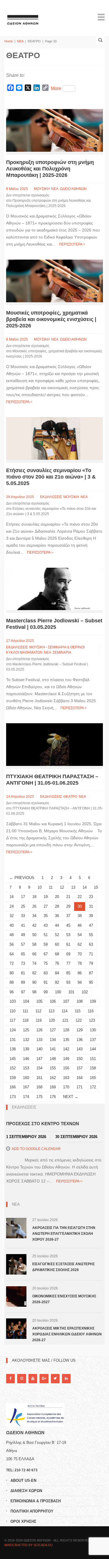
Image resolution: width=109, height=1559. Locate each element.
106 (53, 1001)
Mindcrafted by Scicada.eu (28, 1545)
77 (68, 963)
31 (91, 906)
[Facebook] (10, 1378)
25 (23, 906)
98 (34, 992)
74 (34, 963)
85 (68, 973)
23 (91, 897)
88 (12, 982)
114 (64, 1011)
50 (34, 935)
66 (34, 954)
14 (85, 887)
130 (93, 1030)
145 (13, 1058)
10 (39, 887)
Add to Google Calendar (36, 1149)
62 (80, 944)
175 (39, 1096)
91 (46, 982)
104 (26, 1001)
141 (53, 1049)
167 (26, 1087)
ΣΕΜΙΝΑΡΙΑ (62, 652)
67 (46, 954)
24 (12, 906)
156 (66, 1068)
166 (13, 1087)
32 (12, 916)
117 (12, 1020)
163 (66, 1077)
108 (79, 1001)
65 (23, 954)
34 (34, 916)
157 (79, 1068)
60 (57, 944)
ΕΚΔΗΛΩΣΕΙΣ (51, 497)
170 (66, 1087)
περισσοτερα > (72, 244)
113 (51, 1011)
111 (25, 1011)
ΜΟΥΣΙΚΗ (42, 189)
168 (39, 1087)
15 (96, 887)
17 (23, 897)
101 (71, 992)
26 (34, 906)
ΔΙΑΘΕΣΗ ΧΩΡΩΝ (26, 1491)
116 (91, 1011)
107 (66, 1001)
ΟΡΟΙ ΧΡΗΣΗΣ (23, 1521)
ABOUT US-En (23, 1480)
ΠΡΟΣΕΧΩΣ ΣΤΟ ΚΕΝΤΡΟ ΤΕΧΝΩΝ (42, 1123)
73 (23, 963)
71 (91, 954)
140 (39, 1049)
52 (57, 935)
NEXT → (70, 1096)
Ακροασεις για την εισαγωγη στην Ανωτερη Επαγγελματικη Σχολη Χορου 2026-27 (63, 1234)
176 (53, 1096)
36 (57, 916)
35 (46, 916)
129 (79, 1030)
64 (12, 954)
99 (46, 992)
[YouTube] (32, 1378)
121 (65, 1020)
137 (93, 1039)
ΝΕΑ (20, 41)
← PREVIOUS (22, 878)
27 (46, 906)
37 (68, 916)
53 (68, 935)
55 (91, 935)
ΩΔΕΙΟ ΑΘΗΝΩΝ (73, 189)
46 (80, 925)
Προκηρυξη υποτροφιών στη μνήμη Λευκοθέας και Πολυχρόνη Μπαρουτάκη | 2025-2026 (50, 168)
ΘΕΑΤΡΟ (70, 797)
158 (93, 1068)
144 (93, 1049)
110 (12, 1011)
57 (23, 944)
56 (12, 944)
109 (93, 1001)
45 (68, 925)
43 (46, 925)
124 (13, 1030)
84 (57, 973)
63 (91, 944)
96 (12, 992)
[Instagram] (21, 1378)
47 (91, 925)
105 (39, 1001)
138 (13, 1049)
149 (66, 1058)
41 (23, 925)
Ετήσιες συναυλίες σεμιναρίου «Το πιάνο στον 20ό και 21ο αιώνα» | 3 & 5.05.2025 (51, 476)
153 (26, 1068)
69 (68, 954)
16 (12, 897)
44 (57, 925)
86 (80, 973)
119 (39, 1020)
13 (73, 887)
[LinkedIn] (66, 1378)
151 (93, 1058)
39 (91, 916)
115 (78, 1011)
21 (68, 897)
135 (66, 1039)
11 (51, 887)
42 (34, 925)
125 (26, 1030)
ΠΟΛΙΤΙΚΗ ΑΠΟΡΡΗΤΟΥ (31, 1511)
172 (93, 1087)
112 (38, 1011)
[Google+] (44, 1378)
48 (12, 935)
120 (52, 1020)
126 (39, 1030)
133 (39, 1039)
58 (34, 944)
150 (79, 1058)
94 (80, 982)
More (56, 88)
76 (57, 963)
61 (68, 944)
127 (53, 1030)
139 (26, 1049)
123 (92, 1020)
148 (53, 1058)
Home (8, 41)
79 (91, 963)
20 (57, 897)
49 (23, 935)
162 (53, 1077)
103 (13, 1001)
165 (93, 1077)
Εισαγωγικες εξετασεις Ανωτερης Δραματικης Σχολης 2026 (63, 1267)
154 (39, 1068)
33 (23, 916)
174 (26, 1096)
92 (57, 982)
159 (13, 1077)
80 (12, 973)
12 (62, 887)
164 (79, 1077)
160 (26, 1077)
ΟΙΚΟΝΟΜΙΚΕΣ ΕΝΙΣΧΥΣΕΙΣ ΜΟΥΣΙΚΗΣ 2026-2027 (64, 1299)
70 (80, 954)
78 (80, 963)
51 (46, 935)
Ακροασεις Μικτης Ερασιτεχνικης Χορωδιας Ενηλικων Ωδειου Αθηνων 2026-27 (67, 1334)
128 (66, 1030)
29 (68, 906)
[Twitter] (55, 1378)
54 (80, 935)
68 (57, 954)
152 (13, 1068)
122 (79, 1020)
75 (46, 963)
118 (25, 1020)
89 (23, 982)
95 (91, 982)
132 (26, 1039)
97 (23, 992)
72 (12, 963)
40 (12, 925)
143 (79, 1049)
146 (26, 1058)
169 (53, 1087)
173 (13, 1096)
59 (46, 944)
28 (57, 906)
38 (80, 916)
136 (79, 1039)
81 (23, 973)
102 (85, 992)
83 (46, 973)
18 (34, 897)
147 (39, 1058)
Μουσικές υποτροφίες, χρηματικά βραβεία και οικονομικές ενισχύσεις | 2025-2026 (51, 319)
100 (58, 992)
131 (13, 1039)
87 (91, 973)
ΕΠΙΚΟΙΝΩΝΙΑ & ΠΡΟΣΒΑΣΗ (35, 1501)
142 (66, 1049)
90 (34, 982)
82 (34, 973)
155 (53, 1068)
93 (68, 982)
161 (39, 1077)
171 (79, 1087)
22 (80, 897)
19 (46, 897)
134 (53, 1039)
